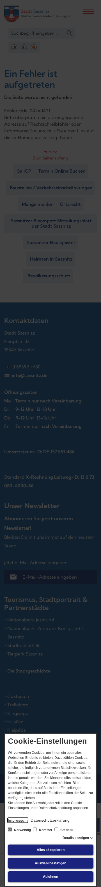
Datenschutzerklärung (50, 820)
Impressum (18, 820)
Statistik (66, 830)
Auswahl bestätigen (50, 863)
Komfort (45, 830)
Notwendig (22, 830)
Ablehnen (50, 877)
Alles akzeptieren (51, 850)
